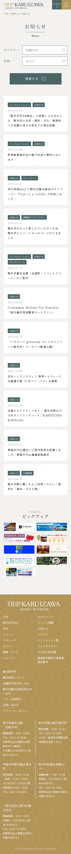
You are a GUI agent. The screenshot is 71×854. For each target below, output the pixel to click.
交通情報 (27, 473)
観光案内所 (9, 671)
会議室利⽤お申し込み (16, 683)
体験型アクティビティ (34, 217)
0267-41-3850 (18, 829)
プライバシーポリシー (16, 711)
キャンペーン (30, 178)
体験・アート (11, 652)
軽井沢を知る (11, 623)
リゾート (8, 634)
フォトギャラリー (48, 646)
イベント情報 (45, 623)
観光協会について (13, 677)
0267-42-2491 (54, 733)
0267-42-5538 (18, 737)
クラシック (9, 640)
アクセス (42, 634)
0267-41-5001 (54, 787)
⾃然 (5, 628)
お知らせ (38, 104)
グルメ (7, 646)
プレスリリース (17, 262)
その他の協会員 (46, 652)
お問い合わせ (11, 705)
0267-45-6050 (18, 792)
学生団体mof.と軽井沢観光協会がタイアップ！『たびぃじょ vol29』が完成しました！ (35, 193)
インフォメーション (19, 104)
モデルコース (45, 617)
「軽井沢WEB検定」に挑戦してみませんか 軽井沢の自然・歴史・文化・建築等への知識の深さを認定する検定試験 (35, 120)
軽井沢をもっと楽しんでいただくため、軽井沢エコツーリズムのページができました (34, 233)
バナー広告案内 (12, 699)
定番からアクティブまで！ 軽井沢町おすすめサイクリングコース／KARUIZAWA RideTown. (35, 415)
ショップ (8, 658)
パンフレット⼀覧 (48, 640)
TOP (5, 617)
